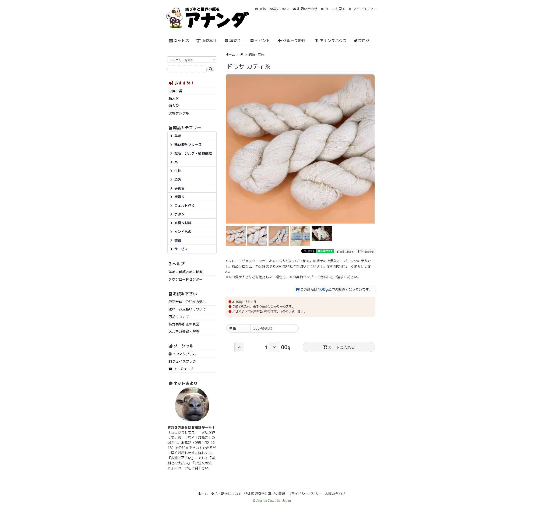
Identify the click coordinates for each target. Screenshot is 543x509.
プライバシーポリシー (305, 493)
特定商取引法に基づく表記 (264, 493)
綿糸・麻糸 (256, 54)
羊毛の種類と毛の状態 (186, 272)
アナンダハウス (333, 40)
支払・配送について (274, 9)
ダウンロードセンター (186, 279)
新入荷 (174, 98)
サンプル (309, 277)
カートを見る (335, 9)
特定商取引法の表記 (184, 324)
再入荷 (174, 105)
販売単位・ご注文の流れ (187, 301)
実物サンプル (179, 113)
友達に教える (346, 251)
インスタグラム (184, 354)
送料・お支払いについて (187, 309)
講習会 (235, 40)
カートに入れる (341, 347)
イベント (262, 40)
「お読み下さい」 (181, 458)
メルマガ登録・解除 (184, 331)
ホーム (230, 54)
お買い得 (175, 91)
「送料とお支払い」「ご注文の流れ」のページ (191, 463)
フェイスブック (184, 361)
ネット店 (181, 40)
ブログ (363, 40)
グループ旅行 (294, 40)
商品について (179, 316)
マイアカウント (364, 9)
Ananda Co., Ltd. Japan (273, 500)
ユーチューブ (183, 368)
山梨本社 (209, 40)
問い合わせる (366, 251)
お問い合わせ (307, 9)
